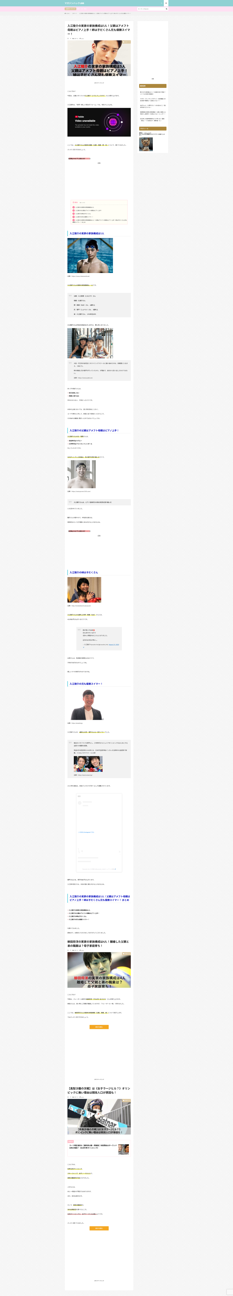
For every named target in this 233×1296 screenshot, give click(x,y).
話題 (78, 9)
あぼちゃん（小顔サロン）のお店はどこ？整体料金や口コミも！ (153, 106)
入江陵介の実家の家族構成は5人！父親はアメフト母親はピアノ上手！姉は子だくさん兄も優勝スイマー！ (105, 13)
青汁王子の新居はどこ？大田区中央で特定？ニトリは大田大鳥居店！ (153, 93)
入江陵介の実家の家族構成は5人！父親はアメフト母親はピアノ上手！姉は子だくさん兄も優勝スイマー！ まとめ (99, 221)
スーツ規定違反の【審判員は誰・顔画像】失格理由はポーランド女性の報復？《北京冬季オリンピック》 (93, 1146)
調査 (85, 9)
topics (82, 38)
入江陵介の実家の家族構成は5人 (83, 207)
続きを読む (99, 1027)
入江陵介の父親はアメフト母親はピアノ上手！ (87, 210)
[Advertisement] (99, 177)
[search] (166, 9)
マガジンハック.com (74, 3)
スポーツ (74, 13)
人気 (81, 9)
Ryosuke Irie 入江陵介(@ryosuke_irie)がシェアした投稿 (98, 869)
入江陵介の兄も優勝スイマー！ (83, 217)
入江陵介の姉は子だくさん (82, 213)
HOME (68, 13)
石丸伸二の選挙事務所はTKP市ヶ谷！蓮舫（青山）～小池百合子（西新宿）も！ (152, 119)
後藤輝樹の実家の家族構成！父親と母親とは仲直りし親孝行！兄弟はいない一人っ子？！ (153, 113)
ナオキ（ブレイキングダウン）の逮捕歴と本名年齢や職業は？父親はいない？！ (153, 99)
